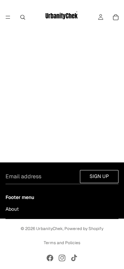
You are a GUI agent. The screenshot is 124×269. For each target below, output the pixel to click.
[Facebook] (50, 258)
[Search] (22, 17)
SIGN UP (99, 176)
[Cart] (115, 17)
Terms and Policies (62, 243)
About (12, 209)
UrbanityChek (49, 228)
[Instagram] (62, 258)
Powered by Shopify (83, 228)
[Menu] (8, 17)
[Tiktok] (74, 258)
